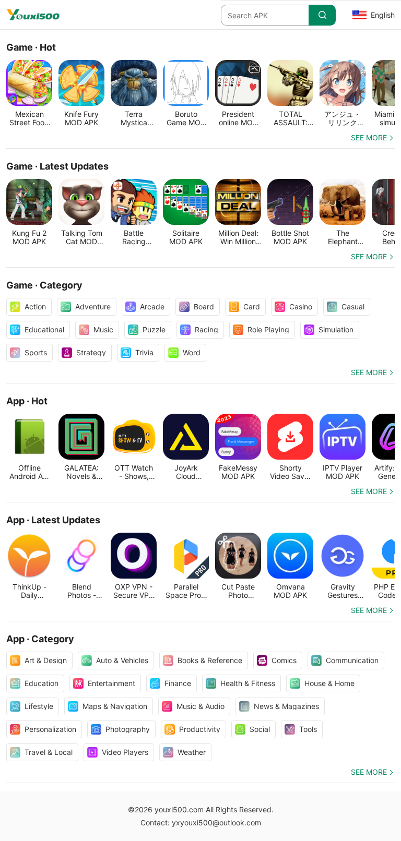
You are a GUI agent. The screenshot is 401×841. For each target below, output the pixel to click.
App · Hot (27, 400)
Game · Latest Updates (57, 166)
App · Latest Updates (53, 519)
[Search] (322, 15)
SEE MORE (369, 137)
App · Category (40, 638)
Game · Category (44, 285)
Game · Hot (31, 47)
